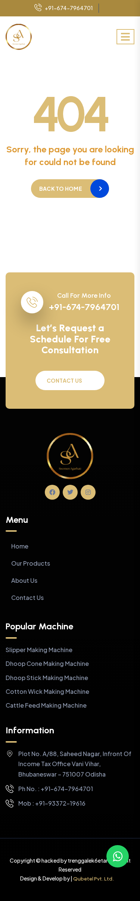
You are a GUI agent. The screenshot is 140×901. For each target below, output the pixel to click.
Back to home (60, 188)
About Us (24, 580)
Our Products (30, 563)
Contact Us (65, 380)
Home (19, 546)
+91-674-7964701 (69, 7)
